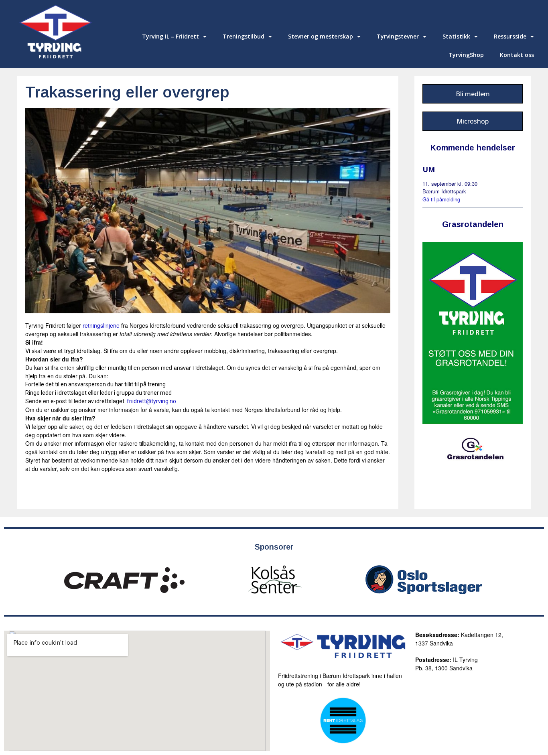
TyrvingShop (466, 55)
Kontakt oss (517, 55)
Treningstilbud (243, 36)
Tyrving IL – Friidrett (170, 36)
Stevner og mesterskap (320, 36)
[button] (472, 94)
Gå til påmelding (441, 199)
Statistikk (456, 36)
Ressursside (510, 36)
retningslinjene (101, 325)
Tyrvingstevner (398, 36)
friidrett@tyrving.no (151, 401)
